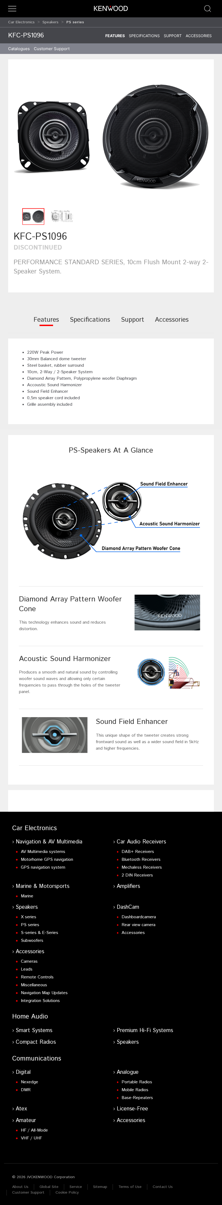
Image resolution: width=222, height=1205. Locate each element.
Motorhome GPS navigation (47, 859)
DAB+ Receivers (138, 852)
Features (115, 35)
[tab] (46, 323)
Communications (36, 1058)
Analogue (128, 1072)
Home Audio (30, 1016)
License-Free (132, 1109)
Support (173, 35)
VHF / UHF (31, 1138)
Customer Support (28, 1192)
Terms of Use (130, 1187)
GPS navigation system (43, 867)
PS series (30, 925)
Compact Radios (36, 1042)
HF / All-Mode (34, 1130)
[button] (12, 8)
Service (76, 1187)
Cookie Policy (67, 1192)
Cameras (29, 961)
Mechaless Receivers (142, 867)
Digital (23, 1072)
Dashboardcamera (139, 917)
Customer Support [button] (52, 48)
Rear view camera (138, 925)
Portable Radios (137, 1082)
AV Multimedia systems (43, 852)
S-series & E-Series (39, 933)
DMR (26, 1090)
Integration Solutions (40, 1001)
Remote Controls (37, 977)
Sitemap (100, 1187)
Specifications (144, 35)
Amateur (26, 1121)
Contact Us (163, 1187)
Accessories (199, 35)
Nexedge (29, 1082)
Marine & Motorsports (42, 886)
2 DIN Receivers (137, 875)
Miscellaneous (34, 985)
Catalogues (19, 48)
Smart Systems (34, 1031)
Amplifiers (128, 886)
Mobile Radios (135, 1090)
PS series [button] (75, 22)
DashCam (128, 907)
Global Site (49, 1187)
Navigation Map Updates (44, 993)
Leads (26, 969)
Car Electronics (21, 22)
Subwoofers (32, 940)
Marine (27, 896)
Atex (21, 1109)
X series (28, 917)
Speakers (50, 22)
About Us (20, 1187)
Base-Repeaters (137, 1098)
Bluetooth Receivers (141, 859)
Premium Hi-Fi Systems (145, 1031)
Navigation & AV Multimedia (49, 842)
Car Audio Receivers (141, 842)
